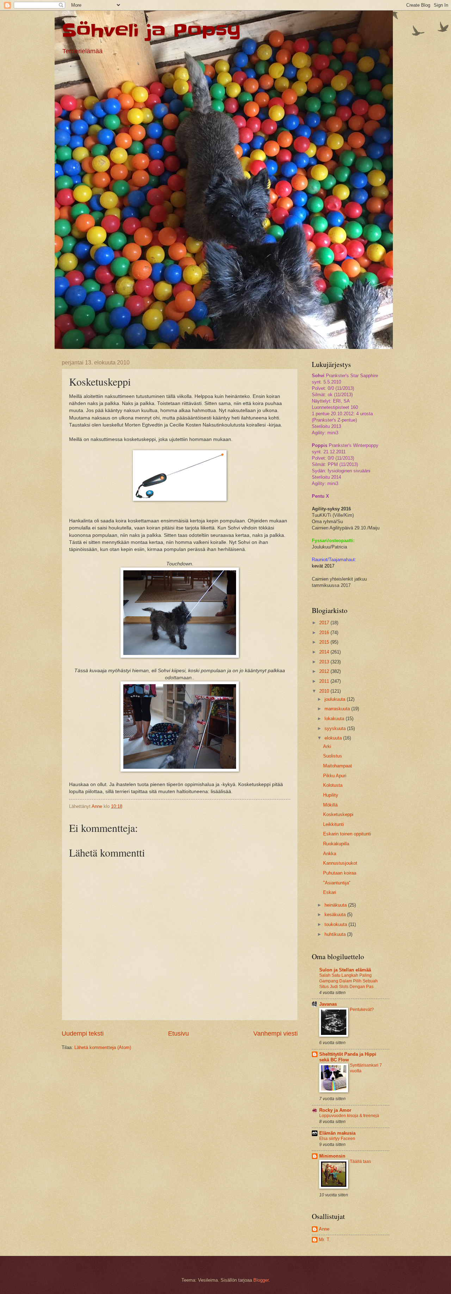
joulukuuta (336, 699)
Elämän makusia (337, 1133)
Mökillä (330, 805)
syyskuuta (336, 728)
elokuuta (334, 738)
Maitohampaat (337, 765)
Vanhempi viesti (275, 1033)
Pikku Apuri (334, 775)
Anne (324, 1229)
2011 (324, 681)
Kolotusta (332, 785)
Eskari (329, 892)
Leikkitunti (333, 824)
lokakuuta (335, 718)
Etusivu (178, 1033)
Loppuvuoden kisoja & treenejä (349, 1115)
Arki (327, 746)
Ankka (329, 853)
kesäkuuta (336, 914)
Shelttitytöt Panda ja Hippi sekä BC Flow (347, 1056)
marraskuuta (338, 708)
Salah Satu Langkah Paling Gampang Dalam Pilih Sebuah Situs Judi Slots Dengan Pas (348, 981)
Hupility (330, 795)
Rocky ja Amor (335, 1110)
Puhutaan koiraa (339, 873)
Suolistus (332, 756)
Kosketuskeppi (338, 814)
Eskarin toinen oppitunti (347, 833)
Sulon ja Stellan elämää (345, 970)
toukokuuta (336, 924)
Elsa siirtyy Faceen (337, 1138)
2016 (324, 632)
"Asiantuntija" (337, 882)
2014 (324, 652)
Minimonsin (332, 1156)
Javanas (328, 1004)
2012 (324, 671)
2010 (324, 691)
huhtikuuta (336, 934)
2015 (324, 642)
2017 (324, 622)
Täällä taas (360, 1161)
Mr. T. (324, 1239)
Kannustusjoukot (340, 863)
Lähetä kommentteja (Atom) (102, 1047)
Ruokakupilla (336, 843)
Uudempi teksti (83, 1033)
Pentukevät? (362, 1009)
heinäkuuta (336, 905)
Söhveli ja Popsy (151, 30)
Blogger (260, 1280)
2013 (324, 661)
